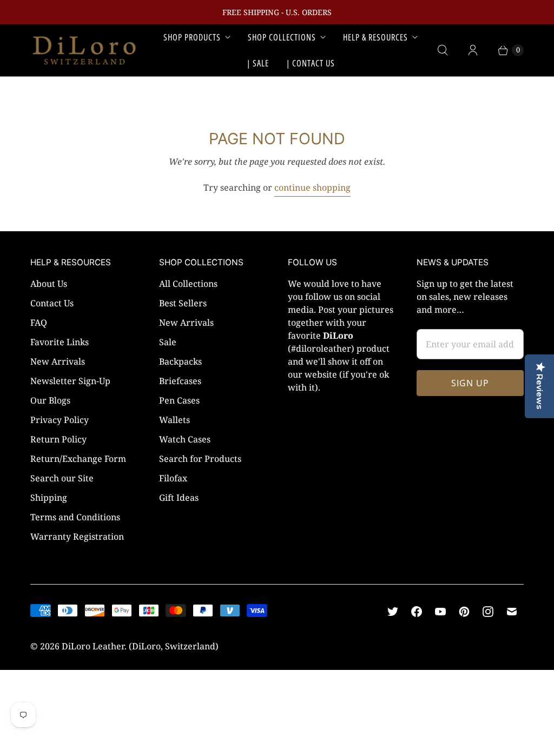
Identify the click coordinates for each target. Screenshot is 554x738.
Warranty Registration (77, 536)
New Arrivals (57, 361)
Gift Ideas (179, 498)
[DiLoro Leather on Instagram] (488, 611)
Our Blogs (50, 400)
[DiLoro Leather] (84, 50)
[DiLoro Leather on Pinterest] (464, 611)
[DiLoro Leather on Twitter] (393, 611)
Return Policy (58, 439)
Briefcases (180, 381)
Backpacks (180, 361)
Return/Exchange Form (78, 459)
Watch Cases (184, 439)
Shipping (48, 498)
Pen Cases (179, 400)
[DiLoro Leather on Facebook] (416, 611)
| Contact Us (310, 63)
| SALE (258, 63)
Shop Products (192, 37)
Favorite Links (59, 342)
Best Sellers (183, 303)
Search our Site (62, 478)
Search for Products (200, 459)
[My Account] (473, 50)
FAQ (38, 322)
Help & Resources (375, 37)
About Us (48, 284)
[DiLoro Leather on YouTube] (440, 611)
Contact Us (52, 303)
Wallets (174, 420)
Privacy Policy (59, 420)
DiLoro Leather (93, 646)
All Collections (188, 284)
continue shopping (312, 187)
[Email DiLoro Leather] (512, 611)
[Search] (442, 50)
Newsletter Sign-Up (70, 381)
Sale (167, 342)
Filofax (173, 478)
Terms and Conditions (75, 517)
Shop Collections (282, 37)
